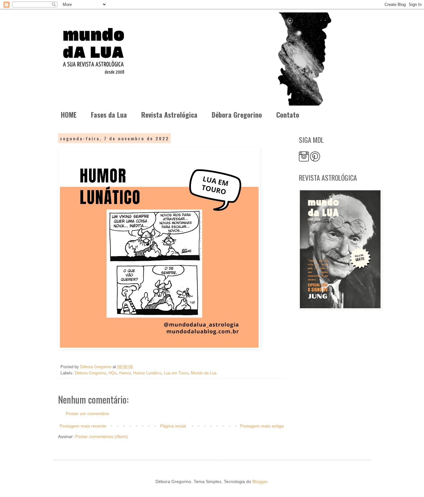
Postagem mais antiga (262, 425)
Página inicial (173, 425)
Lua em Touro (176, 373)
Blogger (259, 481)
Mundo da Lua (203, 373)
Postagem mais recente (83, 425)
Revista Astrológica (169, 115)
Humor (125, 373)
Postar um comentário (87, 413)
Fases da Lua (109, 115)
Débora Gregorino (237, 115)
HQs (113, 373)
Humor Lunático (147, 373)
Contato (287, 115)
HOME (69, 115)
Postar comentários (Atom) (101, 436)
